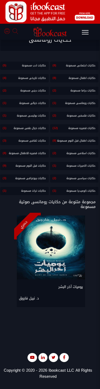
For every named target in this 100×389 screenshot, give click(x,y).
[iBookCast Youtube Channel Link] (32, 357)
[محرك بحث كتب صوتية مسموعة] (16, 31)
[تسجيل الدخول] (8, 31)
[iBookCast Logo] (50, 32)
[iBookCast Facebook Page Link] (64, 357)
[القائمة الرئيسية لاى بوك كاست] (88, 34)
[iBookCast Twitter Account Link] (53, 357)
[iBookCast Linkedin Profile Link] (43, 357)
